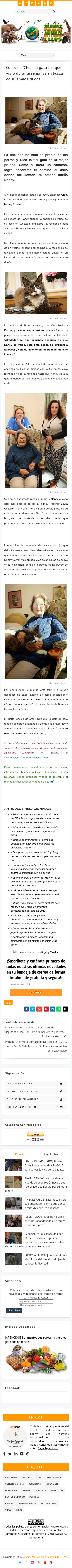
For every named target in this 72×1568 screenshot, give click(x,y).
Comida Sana (53, 1477)
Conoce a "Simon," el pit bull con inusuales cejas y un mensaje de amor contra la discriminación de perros (33, 868)
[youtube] (45, 3)
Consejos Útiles (14, 1483)
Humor (26, 1490)
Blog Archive (51, 1154)
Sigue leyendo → (48, 1448)
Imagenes (40, 1490)
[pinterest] (51, 3)
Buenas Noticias (31, 1477)
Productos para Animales (20, 1503)
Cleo (64, 194)
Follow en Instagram (21, 1107)
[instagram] (32, 3)
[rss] (38, 3)
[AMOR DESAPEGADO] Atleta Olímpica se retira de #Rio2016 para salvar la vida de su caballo (44, 1165)
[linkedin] (16, 1454)
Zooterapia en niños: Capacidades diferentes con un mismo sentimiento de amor (34, 940)
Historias (11, 1490)
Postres (34, 1496)
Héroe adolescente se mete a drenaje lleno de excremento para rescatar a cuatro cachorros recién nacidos (36, 894)
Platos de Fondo (15, 1496)
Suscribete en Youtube (22, 1099)
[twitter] (20, 3)
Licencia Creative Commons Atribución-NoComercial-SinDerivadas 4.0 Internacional (36, 1533)
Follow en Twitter (19, 1083)
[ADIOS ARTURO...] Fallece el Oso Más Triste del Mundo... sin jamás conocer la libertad (46, 1259)
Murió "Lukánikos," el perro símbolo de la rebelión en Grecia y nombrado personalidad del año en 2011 (36, 906)
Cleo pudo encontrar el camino (22, 699)
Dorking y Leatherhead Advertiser (24, 330)
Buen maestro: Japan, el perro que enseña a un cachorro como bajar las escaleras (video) (32, 843)
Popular (20, 1154)
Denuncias (34, 1483)
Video (8, 1509)
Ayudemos (11, 1477)
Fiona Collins (20, 709)
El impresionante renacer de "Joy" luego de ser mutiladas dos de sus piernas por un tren (36, 856)
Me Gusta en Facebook (22, 1091)
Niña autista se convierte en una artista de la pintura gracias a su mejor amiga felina (34, 831)
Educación (51, 1483)
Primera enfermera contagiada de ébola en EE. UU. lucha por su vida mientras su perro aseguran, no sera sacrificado (35, 818)
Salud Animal (49, 1503)
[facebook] (26, 3)
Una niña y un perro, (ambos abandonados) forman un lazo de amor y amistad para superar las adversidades (35, 919)
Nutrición (56, 1490)
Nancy (25, 218)
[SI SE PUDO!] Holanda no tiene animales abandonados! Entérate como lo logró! (45, 1221)
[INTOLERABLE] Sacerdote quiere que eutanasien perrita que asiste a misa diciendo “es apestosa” (45, 1204)
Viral (19, 1509)
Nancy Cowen (13, 204)
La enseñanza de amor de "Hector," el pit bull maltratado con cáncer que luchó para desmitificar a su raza (36, 881)
